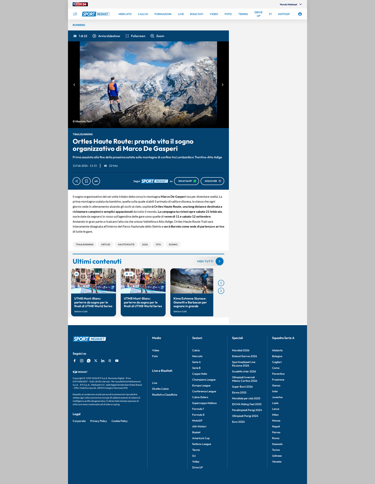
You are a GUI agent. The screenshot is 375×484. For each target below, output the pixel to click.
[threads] (110, 361)
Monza (276, 420)
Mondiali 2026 (240, 350)
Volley (195, 461)
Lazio (275, 403)
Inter (275, 391)
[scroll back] (221, 283)
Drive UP (197, 467)
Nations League (201, 444)
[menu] (75, 14)
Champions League (203, 379)
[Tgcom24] (80, 4)
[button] (106, 36)
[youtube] (117, 361)
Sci (194, 455)
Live (154, 383)
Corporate (79, 421)
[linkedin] (103, 361)
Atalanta (277, 350)
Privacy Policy (98, 421)
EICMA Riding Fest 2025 (247, 404)
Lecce (275, 409)
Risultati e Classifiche (164, 394)
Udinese (277, 455)
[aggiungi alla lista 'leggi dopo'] (86, 181)
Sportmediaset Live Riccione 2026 (243, 363)
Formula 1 (198, 409)
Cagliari (277, 362)
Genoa (276, 385)
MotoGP (197, 420)
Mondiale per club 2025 (246, 398)
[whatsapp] (89, 361)
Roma (275, 438)
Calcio (196, 350)
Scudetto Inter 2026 (244, 371)
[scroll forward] (221, 291)
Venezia (276, 461)
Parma (276, 432)
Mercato (197, 356)
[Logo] (96, 14)
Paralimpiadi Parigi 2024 (247, 410)
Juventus (277, 397)
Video (155, 350)
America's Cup (201, 438)
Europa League (201, 385)
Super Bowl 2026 (242, 386)
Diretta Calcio (160, 389)
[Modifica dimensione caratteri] (96, 181)
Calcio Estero (200, 397)
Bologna (277, 356)
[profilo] (300, 14)
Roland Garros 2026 (244, 356)
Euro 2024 (238, 422)
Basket (196, 432)
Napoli (276, 426)
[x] (96, 361)
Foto (155, 356)
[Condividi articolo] (76, 181)
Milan (275, 414)
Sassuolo (277, 444)
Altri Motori (199, 426)
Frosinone (278, 379)
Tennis (196, 450)
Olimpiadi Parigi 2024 (245, 416)
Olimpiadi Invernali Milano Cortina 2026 (244, 379)
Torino (276, 450)
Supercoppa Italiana (204, 403)
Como (275, 368)
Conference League (204, 391)
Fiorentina (278, 373)
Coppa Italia (199, 373)
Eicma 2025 (239, 392)
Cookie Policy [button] (120, 421)
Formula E (198, 414)
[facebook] (75, 361)
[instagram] (82, 361)
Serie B (196, 368)
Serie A (196, 362)
